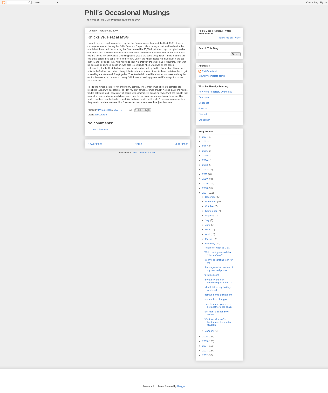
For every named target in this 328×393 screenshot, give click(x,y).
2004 (205, 345)
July (207, 220)
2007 (205, 192)
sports (104, 114)
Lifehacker (204, 119)
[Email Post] (129, 110)
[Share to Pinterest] (149, 110)
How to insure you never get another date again (218, 305)
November (211, 201)
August (209, 215)
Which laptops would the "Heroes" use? (217, 254)
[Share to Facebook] (146, 110)
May (207, 229)
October (210, 206)
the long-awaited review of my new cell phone (218, 269)
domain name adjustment (218, 294)
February (210, 243)
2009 (205, 183)
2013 (205, 164)
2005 (205, 341)
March (209, 239)
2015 (205, 155)
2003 (205, 350)
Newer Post (94, 143)
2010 (205, 178)
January (210, 330)
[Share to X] (142, 110)
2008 (205, 188)
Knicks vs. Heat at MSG (217, 247)
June (208, 225)
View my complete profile (212, 75)
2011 (205, 174)
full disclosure (211, 274)
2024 (205, 136)
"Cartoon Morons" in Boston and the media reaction (217, 322)
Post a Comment (100, 129)
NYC (97, 114)
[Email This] (136, 110)
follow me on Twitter (230, 37)
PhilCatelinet (209, 71)
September (211, 210)
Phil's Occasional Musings (127, 12)
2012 (205, 169)
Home (138, 143)
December (211, 196)
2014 (205, 160)
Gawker (203, 108)
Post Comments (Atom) (144, 152)
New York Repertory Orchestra (215, 91)
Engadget (204, 102)
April (208, 234)
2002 (205, 355)
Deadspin (204, 97)
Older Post (181, 143)
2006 (205, 336)
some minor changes (215, 299)
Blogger (181, 386)
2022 (205, 141)
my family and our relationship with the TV (218, 281)
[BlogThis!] (139, 110)
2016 (205, 150)
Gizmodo (203, 114)
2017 (205, 146)
